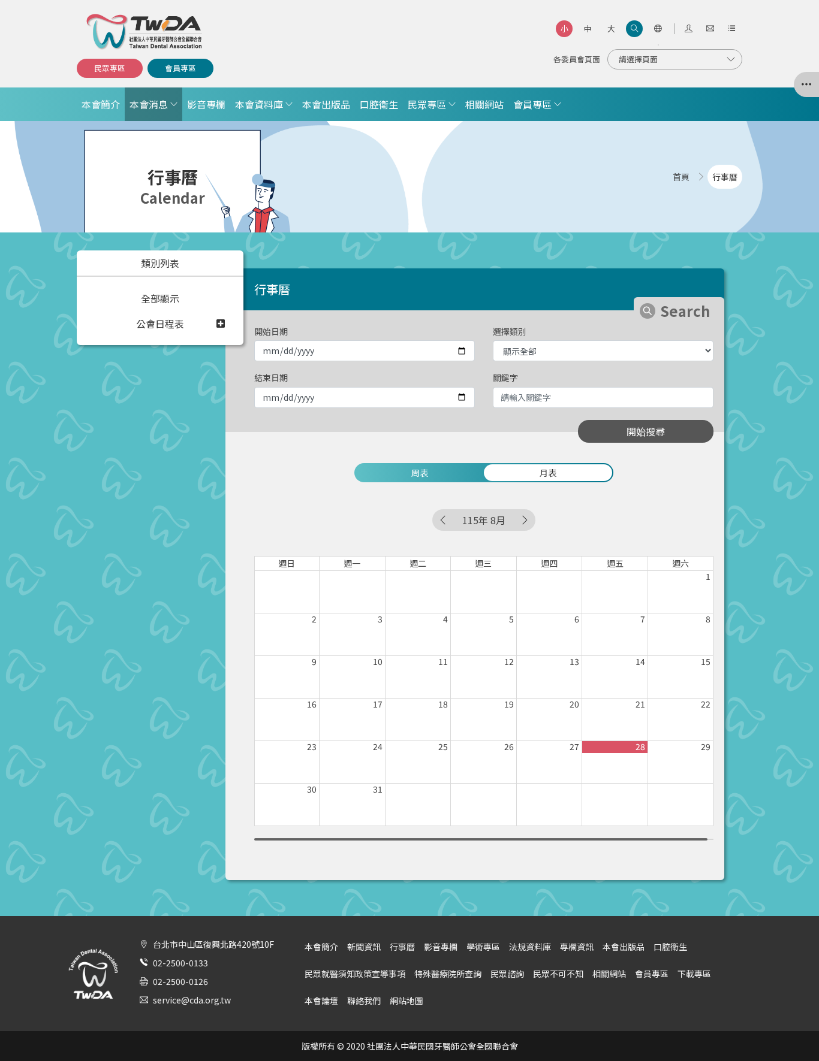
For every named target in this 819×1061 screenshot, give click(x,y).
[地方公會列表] (806, 84)
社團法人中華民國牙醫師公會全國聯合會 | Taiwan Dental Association (145, 32)
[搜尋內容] (634, 29)
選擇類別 (509, 331)
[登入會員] (688, 29)
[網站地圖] (731, 29)
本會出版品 (326, 104)
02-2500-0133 (180, 963)
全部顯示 (160, 298)
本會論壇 (321, 1000)
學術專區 (483, 947)
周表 (419, 473)
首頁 (681, 177)
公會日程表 (160, 323)
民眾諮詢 (507, 974)
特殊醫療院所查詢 (447, 974)
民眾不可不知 (558, 974)
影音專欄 (206, 104)
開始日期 (271, 331)
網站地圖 (406, 1000)
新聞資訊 (364, 947)
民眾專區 (109, 68)
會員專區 (180, 68)
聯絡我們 (364, 1000)
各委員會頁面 (576, 59)
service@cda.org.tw (192, 1000)
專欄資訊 (577, 947)
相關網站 (484, 104)
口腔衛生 (379, 104)
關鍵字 (505, 377)
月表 (548, 473)
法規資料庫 (530, 947)
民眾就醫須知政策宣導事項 (355, 974)
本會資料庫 (259, 104)
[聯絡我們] (710, 29)
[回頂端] (794, 1027)
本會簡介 (101, 104)
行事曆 (402, 947)
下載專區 (694, 974)
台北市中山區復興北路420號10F (213, 944)
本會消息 (149, 104)
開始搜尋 (646, 431)
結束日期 (271, 377)
